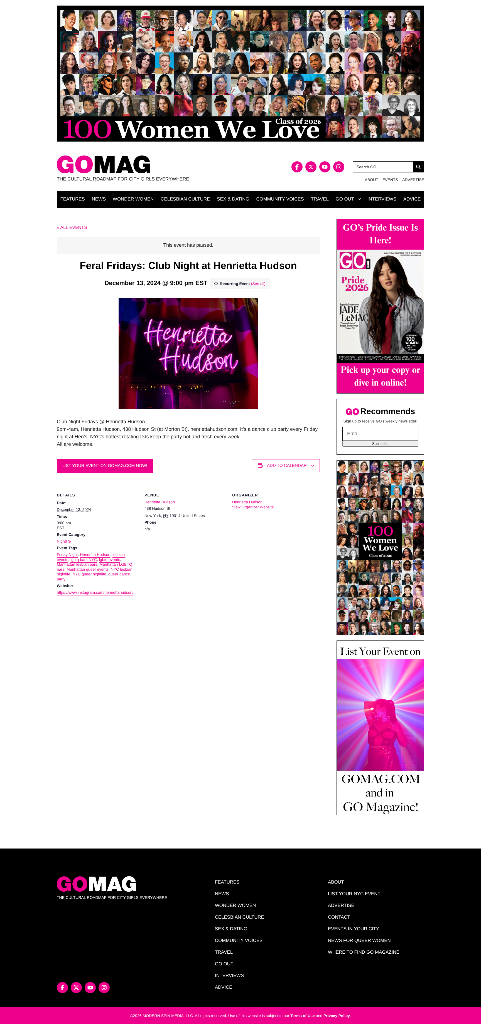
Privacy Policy (336, 1015)
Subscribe (380, 444)
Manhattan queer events (88, 569)
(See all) (258, 283)
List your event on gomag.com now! (104, 465)
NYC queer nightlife (89, 574)
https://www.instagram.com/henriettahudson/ (95, 592)
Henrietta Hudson (95, 554)
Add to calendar (287, 465)
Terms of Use (302, 1015)
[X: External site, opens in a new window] (310, 166)
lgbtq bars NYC (83, 559)
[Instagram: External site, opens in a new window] (338, 166)
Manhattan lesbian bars (77, 564)
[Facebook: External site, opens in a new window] (297, 166)
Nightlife (64, 541)
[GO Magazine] (148, 164)
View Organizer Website (253, 507)
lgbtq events (109, 559)
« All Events (72, 227)
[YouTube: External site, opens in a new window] (324, 166)
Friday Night (67, 554)
